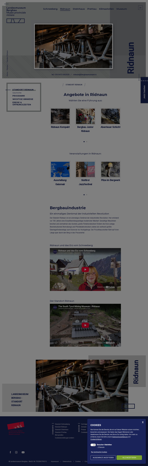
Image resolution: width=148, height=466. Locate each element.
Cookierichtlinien (96, 439)
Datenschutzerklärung (120, 437)
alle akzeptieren (129, 457)
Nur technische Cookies (99, 452)
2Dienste (100, 447)
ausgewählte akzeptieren (103, 457)
